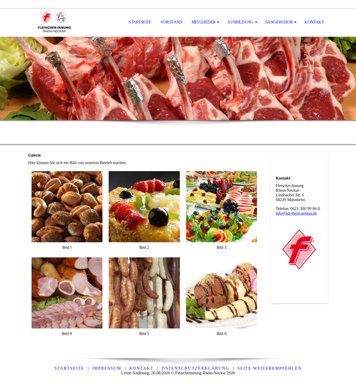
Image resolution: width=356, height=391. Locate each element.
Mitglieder (204, 22)
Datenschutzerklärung (195, 368)
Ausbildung (240, 22)
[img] (54, 22)
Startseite (139, 22)
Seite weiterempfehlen (269, 368)
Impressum (106, 368)
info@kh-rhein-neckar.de (296, 213)
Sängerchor (279, 22)
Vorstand (171, 22)
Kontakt (314, 22)
